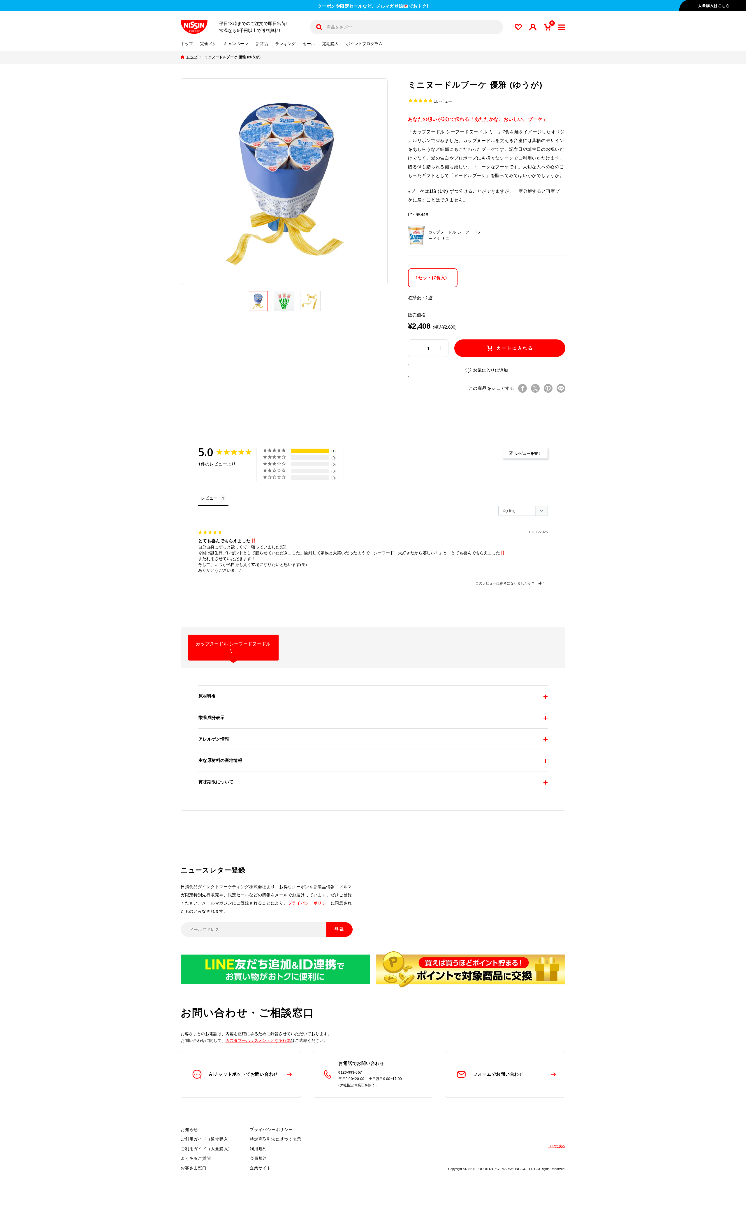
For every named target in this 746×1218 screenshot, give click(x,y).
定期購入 (330, 44)
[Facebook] (522, 388)
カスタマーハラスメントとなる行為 (258, 1040)
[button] (542, 583)
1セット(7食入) (431, 277)
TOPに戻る (556, 1146)
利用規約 (258, 1148)
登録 (339, 929)
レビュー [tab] (209, 498)
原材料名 (207, 695)
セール (309, 44)
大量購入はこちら (714, 5)
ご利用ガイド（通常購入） (206, 1139)
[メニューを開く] (561, 27)
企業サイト (260, 1168)
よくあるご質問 (196, 1158)
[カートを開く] (547, 27)
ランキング (285, 44)
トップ (187, 44)
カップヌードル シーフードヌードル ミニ (233, 647)
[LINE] (561, 388)
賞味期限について (215, 781)
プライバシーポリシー (309, 903)
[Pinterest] (548, 388)
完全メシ (208, 44)
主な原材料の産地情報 (220, 760)
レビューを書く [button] (528, 453)
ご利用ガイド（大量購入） (206, 1148)
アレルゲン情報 (213, 739)
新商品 (262, 44)
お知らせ (189, 1129)
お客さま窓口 (194, 1168)
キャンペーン (236, 44)
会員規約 (258, 1158)
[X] (535, 388)
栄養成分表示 (211, 717)
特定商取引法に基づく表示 (275, 1139)
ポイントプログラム (364, 44)
